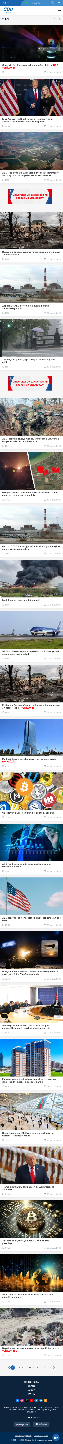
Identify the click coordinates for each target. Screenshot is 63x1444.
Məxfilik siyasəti (41, 1436)
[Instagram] (22, 1401)
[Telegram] (36, 1401)
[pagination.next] (54, 1368)
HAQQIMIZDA (31, 1382)
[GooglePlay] (22, 1424)
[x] (27, 1401)
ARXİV (31, 1390)
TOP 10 (31, 1394)
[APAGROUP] (31, 1417)
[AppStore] (41, 1424)
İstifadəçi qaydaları (23, 1436)
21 (45, 1367)
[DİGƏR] (59, 10)
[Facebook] (17, 1401)
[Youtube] (31, 1401)
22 (49, 1367)
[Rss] (45, 1401)
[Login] (59, 2)
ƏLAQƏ (31, 1386)
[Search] (52, 3)
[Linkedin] (41, 1401)
